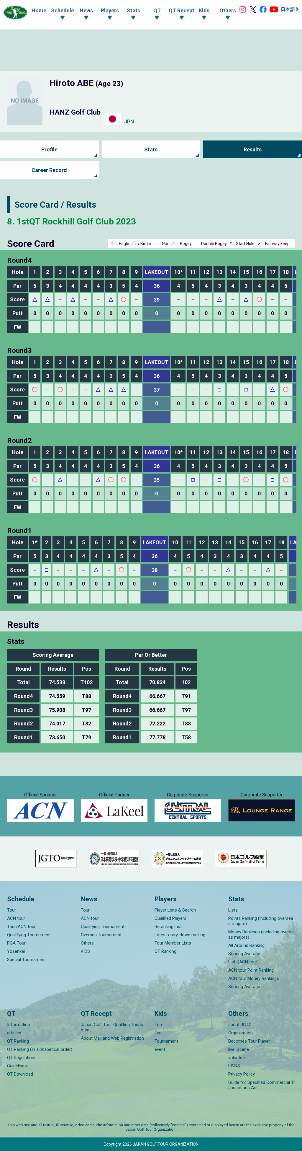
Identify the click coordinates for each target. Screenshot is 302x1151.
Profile (49, 149)
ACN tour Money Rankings (253, 978)
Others (87, 943)
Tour (11, 910)
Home (39, 10)
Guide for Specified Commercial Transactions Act (261, 1085)
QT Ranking (165, 951)
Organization (240, 1033)
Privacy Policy (241, 1074)
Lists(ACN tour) (243, 962)
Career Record (49, 170)
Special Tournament (26, 959)
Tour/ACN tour (21, 926)
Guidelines (17, 1066)
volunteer (237, 1057)
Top (158, 1024)
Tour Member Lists (173, 943)
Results (253, 149)
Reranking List (168, 926)
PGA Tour (16, 943)
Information (18, 1024)
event (160, 1049)
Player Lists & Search (175, 910)
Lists (233, 910)
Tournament (166, 1041)
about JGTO (240, 1024)
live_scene (238, 1049)
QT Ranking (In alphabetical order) (39, 1049)
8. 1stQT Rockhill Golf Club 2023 (71, 221)
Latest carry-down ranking (180, 934)
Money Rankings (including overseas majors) (261, 934)
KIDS (85, 951)
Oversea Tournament (101, 934)
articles (14, 1033)
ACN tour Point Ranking (251, 970)
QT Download (20, 1074)
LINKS (234, 1066)
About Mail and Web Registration (112, 1038)
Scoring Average (244, 953)
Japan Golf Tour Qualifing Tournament (113, 1027)
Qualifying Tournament (29, 934)
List (158, 1033)
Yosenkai (16, 951)
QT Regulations (22, 1057)
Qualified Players (170, 918)
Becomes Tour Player (249, 1041)
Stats (150, 149)
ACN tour (16, 918)
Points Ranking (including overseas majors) (260, 921)
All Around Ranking (246, 945)
